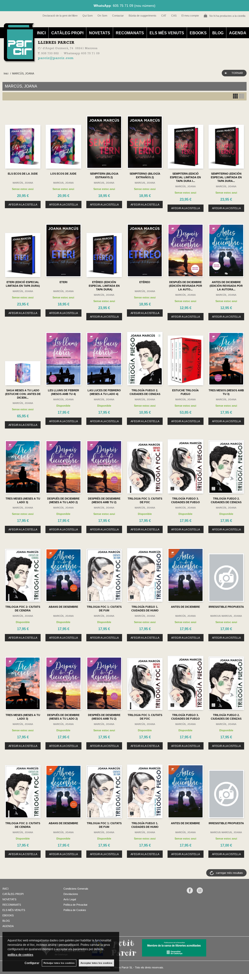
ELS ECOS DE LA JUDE (23, 173)
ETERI (63, 282)
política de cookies (20, 954)
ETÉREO (144, 282)
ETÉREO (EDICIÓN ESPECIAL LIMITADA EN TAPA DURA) (104, 286)
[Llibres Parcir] (121, 59)
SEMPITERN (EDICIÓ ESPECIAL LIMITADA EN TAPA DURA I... (185, 177)
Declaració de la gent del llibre (60, 15)
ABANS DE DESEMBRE (63, 606)
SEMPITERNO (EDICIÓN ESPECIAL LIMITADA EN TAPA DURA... (226, 177)
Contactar (118, 15)
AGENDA (237, 33)
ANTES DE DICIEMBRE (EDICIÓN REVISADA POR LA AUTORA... (226, 286)
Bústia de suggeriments (142, 15)
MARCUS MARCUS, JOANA (226, 616)
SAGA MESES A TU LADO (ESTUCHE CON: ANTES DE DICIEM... (23, 394)
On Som (102, 15)
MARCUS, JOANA (63, 182)
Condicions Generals (75, 888)
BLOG (217, 33)
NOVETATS (99, 33)
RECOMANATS (130, 33)
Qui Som (87, 15)
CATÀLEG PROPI (67, 33)
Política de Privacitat (75, 904)
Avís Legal (69, 899)
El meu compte (190, 15)
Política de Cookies (74, 910)
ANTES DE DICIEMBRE (185, 606)
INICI (41, 33)
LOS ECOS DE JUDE (63, 173)
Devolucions (70, 894)
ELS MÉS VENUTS (167, 33)
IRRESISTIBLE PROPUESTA (226, 606)
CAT (163, 15)
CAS (174, 15)
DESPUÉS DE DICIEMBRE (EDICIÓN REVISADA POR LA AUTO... (185, 286)
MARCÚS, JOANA (23, 182)
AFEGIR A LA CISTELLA (23, 204)
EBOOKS (198, 33)
